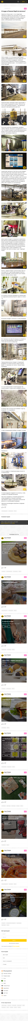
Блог (25, 8)
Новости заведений (7, 961)
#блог (15, 510)
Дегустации (5, 954)
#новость (9, 1005)
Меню (23, 1)
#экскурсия (11, 510)
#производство (4, 510)
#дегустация (4, 1005)
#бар (23, 1005)
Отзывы (4, 964)
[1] (2, 568)
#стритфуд (4, 727)
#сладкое (3, 571)
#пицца (18, 805)
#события (9, 649)
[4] (2, 685)
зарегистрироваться (5, 523)
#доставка (9, 766)
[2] (2, 646)
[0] (2, 507)
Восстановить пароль (14, 943)
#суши (15, 1007)
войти (13, 523)
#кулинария (4, 766)
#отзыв (19, 1007)
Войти (14, 940)
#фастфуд (8, 805)
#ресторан (19, 1005)
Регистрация (16, 946)
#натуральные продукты (11, 923)
